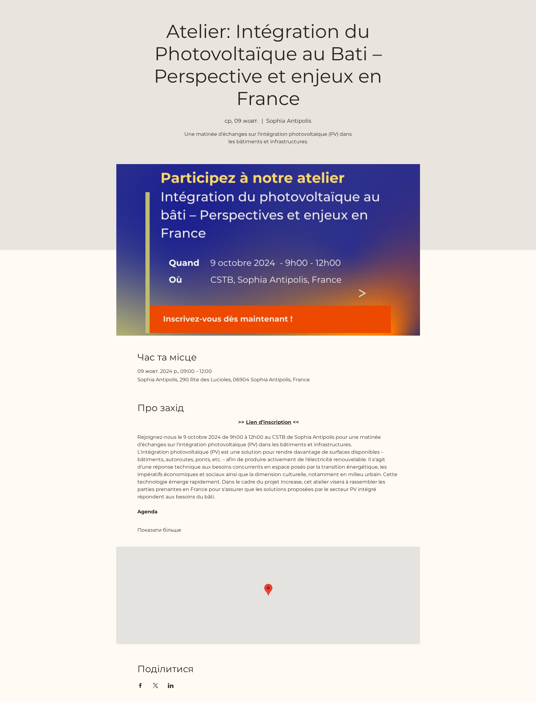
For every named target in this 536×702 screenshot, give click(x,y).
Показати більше (159, 530)
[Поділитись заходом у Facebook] (140, 685)
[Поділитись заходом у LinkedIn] (171, 685)
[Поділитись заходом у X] (156, 685)
